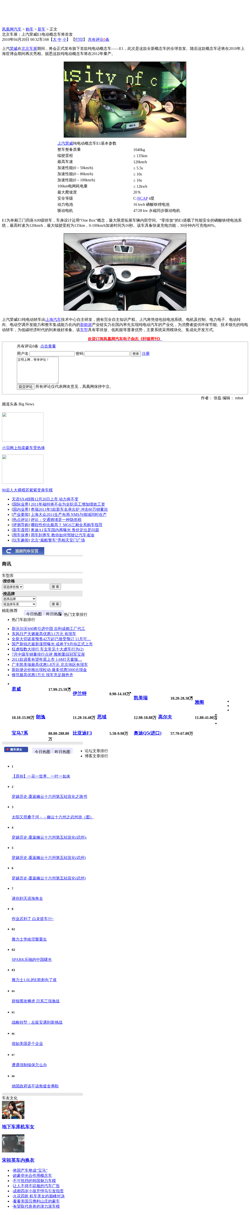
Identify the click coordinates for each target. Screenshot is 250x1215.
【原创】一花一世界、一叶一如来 (41, 776)
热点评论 (21, 520)
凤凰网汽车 (11, 29)
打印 (79, 39)
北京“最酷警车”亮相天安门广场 (58, 540)
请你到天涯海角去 (27, 898)
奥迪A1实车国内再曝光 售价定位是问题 (65, 530)
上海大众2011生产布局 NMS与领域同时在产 (69, 514)
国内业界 (21, 509)
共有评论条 (98, 39)
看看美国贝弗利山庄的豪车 (36, 1201)
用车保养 (21, 535)
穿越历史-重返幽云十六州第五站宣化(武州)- (49, 837)
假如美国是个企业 (27, 1043)
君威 (16, 689)
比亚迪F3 (82, 733)
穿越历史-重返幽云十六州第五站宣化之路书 (49, 796)
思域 (101, 716)
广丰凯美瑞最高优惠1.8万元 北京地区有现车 (50, 664)
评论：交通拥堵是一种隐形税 (56, 520)
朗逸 (40, 716)
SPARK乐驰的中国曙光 (32, 959)
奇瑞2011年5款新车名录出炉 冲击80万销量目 (69, 509)
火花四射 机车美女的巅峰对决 (39, 1196)
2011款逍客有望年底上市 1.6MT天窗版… (47, 659)
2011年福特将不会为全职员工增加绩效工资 (68, 504)
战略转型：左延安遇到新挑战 (37, 1022)
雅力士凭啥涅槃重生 (29, 939)
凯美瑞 (141, 697)
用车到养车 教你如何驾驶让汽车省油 (62, 535)
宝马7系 (20, 733)
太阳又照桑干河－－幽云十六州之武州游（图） (53, 817)
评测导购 (21, 525)
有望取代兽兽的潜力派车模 (36, 1206)
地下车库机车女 (18, 1126)
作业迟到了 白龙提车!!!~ (33, 919)
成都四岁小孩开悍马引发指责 (38, 1191)
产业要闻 (21, 514)
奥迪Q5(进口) (147, 733)
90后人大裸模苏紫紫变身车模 (27, 490)
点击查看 (48, 346)
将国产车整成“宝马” (30, 1170)
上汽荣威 (65, 143)
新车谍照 (21, 530)
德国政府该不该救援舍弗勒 (35, 1086)
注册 (146, 353)
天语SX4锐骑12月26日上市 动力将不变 (45, 499)
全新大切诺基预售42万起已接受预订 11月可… (51, 639)
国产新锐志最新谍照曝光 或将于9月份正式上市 (52, 644)
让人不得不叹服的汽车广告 (36, 1186)
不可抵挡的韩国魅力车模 (34, 1181)
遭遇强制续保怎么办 (29, 1065)
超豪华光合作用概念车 (32, 1175)
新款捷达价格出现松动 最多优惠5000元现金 (49, 670)
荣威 (14, 48)
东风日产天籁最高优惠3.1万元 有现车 (44, 634)
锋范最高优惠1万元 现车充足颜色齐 (42, 675)
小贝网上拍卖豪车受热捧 (23, 448)
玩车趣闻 (21, 540)
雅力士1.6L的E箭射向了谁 (34, 980)
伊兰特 (80, 693)
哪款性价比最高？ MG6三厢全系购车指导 (67, 525)
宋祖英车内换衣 (18, 1160)
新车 (41, 29)
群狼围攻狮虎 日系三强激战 (36, 1001)
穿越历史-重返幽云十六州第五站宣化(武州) (49, 858)
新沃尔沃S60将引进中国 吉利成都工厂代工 (48, 629)
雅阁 (199, 702)
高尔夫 (165, 716)
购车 (29, 29)
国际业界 (21, 504)
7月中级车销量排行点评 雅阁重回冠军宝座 (48, 654)
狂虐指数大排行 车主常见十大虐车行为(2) (47, 649)
